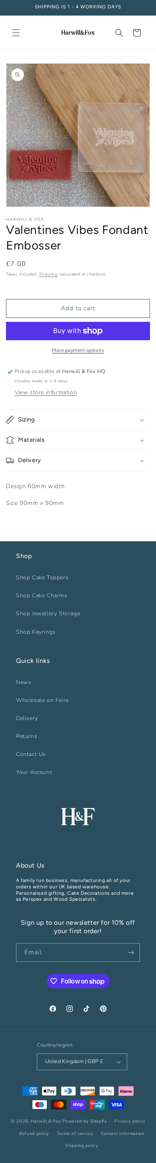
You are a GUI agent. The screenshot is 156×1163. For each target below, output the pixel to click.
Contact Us (31, 754)
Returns (26, 736)
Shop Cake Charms (42, 595)
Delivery (27, 718)
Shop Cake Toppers (42, 577)
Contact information (122, 1134)
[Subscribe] (131, 952)
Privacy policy (129, 1121)
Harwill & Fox (46, 1121)
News (23, 682)
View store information (46, 392)
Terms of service (75, 1134)
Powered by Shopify (84, 1121)
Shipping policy (81, 1146)
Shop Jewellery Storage (48, 613)
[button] (16, 33)
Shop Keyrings (36, 632)
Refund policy (34, 1134)
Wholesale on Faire (42, 700)
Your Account (34, 772)
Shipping (48, 274)
